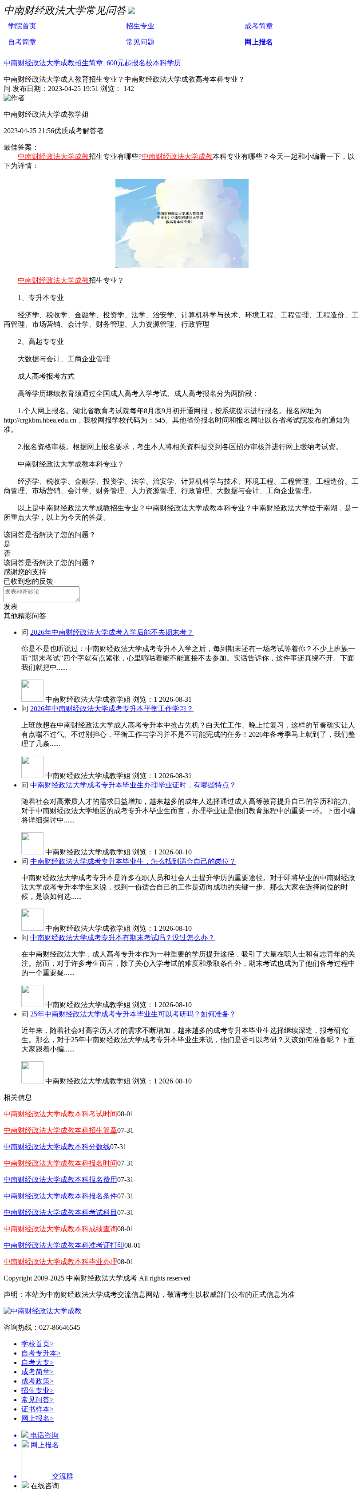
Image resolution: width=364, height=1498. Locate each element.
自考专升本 (41, 1353)
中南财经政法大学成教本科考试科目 (60, 1212)
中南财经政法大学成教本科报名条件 (60, 1196)
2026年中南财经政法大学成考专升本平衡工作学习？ (112, 708)
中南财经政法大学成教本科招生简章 (60, 1130)
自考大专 (37, 1362)
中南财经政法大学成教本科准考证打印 (64, 1245)
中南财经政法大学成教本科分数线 (57, 1146)
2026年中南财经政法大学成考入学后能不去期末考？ (112, 632)
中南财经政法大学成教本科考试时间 (60, 1114)
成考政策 (37, 1381)
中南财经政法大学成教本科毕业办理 (60, 1261)
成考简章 (259, 26)
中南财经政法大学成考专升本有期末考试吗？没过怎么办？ (122, 937)
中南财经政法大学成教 (53, 156)
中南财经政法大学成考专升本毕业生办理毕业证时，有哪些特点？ (133, 785)
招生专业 (140, 26)
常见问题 (140, 42)
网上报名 (259, 42)
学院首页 (22, 26)
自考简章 (22, 42)
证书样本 (37, 1409)
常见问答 (37, 1399)
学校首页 (37, 1344)
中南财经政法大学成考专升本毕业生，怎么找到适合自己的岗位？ (133, 861)
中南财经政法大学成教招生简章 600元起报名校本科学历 (92, 63)
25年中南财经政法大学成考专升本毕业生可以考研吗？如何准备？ (133, 1014)
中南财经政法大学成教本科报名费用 (60, 1179)
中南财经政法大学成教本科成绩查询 (60, 1229)
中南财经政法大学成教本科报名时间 (60, 1163)
